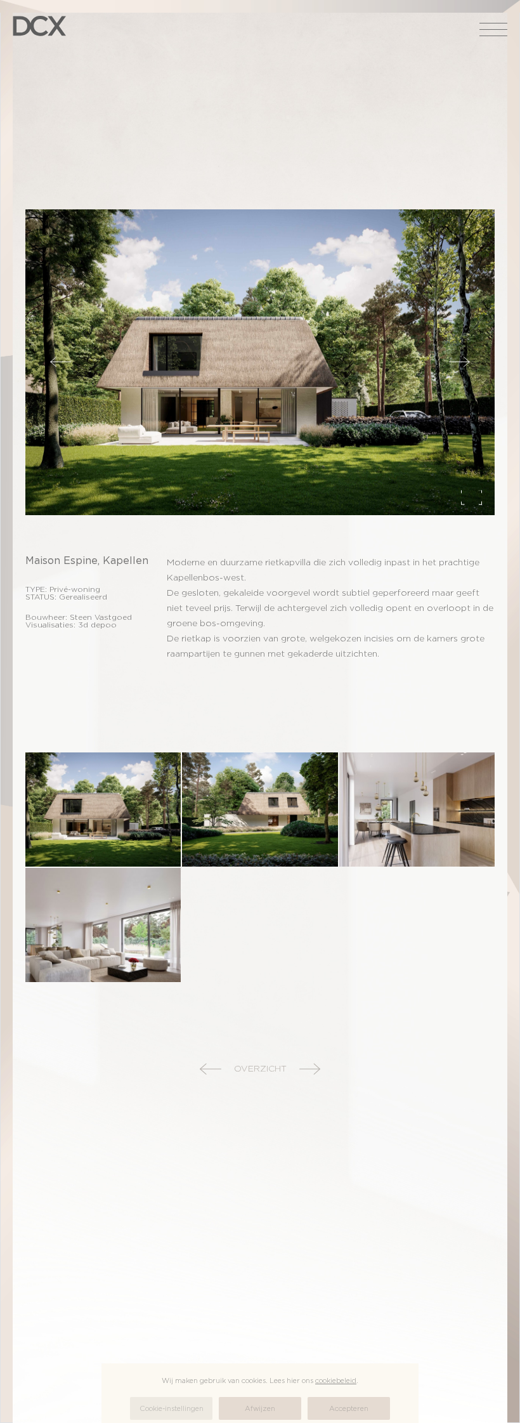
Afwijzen (260, 1408)
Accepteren (348, 1408)
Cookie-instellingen (172, 1408)
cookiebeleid (335, 1380)
